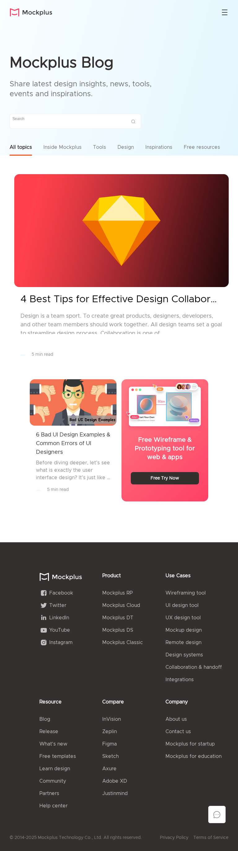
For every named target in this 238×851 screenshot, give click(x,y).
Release (48, 731)
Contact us (178, 731)
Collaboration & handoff (193, 667)
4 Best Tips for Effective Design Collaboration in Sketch (121, 299)
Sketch (110, 756)
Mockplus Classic (122, 642)
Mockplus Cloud (121, 605)
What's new (53, 743)
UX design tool (183, 617)
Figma (109, 743)
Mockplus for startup (190, 743)
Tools (99, 147)
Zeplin (109, 731)
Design (125, 147)
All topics (21, 147)
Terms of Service (210, 838)
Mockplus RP (117, 593)
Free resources (202, 147)
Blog (44, 719)
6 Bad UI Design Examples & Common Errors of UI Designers (73, 443)
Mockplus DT (117, 617)
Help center (53, 805)
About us (176, 719)
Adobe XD (114, 781)
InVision (111, 719)
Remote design (183, 642)
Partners (49, 793)
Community (52, 781)
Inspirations (158, 147)
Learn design (54, 768)
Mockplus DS (117, 630)
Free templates (57, 756)
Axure (109, 768)
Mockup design (183, 630)
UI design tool (182, 605)
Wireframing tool (185, 593)
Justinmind (115, 793)
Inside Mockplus (62, 147)
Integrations (179, 679)
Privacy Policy (174, 838)
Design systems (184, 654)
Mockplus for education (193, 756)
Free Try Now (165, 478)
